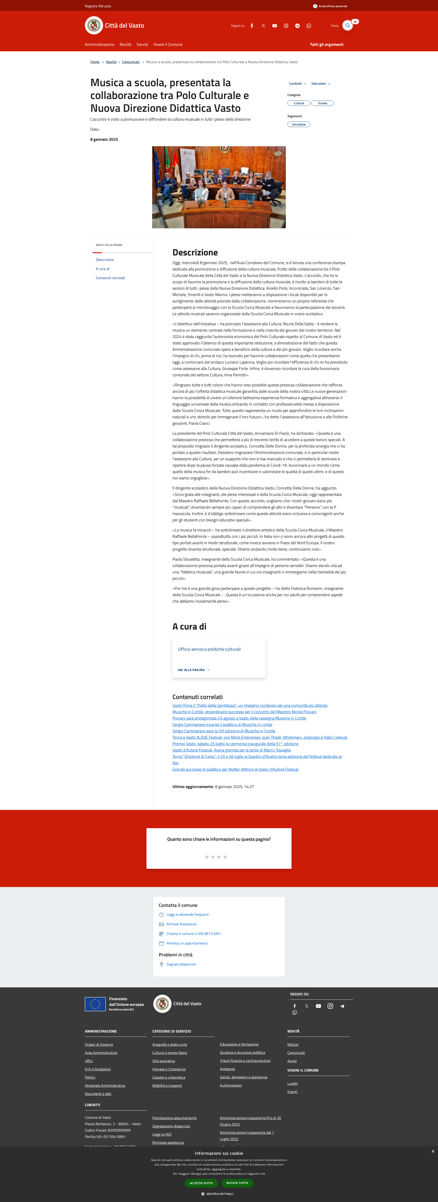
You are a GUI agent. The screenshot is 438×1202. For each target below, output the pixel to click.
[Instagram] (284, 25)
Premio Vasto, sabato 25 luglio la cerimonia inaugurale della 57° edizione (235, 744)
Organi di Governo (99, 1044)
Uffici (89, 1061)
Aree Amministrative (101, 1052)
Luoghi (292, 1083)
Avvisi (292, 1061)
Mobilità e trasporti (167, 1085)
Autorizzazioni (231, 1085)
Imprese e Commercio (169, 1069)
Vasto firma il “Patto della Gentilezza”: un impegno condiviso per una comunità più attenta (249, 705)
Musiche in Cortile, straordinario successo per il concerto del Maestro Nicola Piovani (244, 712)
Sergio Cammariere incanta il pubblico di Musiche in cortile (222, 724)
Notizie (292, 1044)
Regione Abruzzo (98, 6)
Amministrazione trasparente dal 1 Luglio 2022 (247, 1136)
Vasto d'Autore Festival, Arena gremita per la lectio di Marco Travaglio (231, 750)
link (263, 1174)
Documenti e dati (98, 1093)
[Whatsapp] (307, 25)
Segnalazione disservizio (171, 1126)
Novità (111, 62)
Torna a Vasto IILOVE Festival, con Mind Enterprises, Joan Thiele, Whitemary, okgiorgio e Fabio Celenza (259, 737)
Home (94, 62)
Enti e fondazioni (98, 1069)
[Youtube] (272, 25)
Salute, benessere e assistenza (243, 1077)
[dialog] (219, 1174)
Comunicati (131, 62)
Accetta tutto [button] (201, 1183)
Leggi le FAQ (162, 1134)
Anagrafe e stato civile (169, 1044)
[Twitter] (261, 25)
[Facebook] (250, 25)
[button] (219, 1194)
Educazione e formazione (239, 1044)
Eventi (292, 1091)
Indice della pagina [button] (109, 245)
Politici (90, 1077)
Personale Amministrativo (105, 1085)
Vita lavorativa (163, 1061)
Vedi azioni (318, 83)
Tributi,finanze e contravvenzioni (245, 1060)
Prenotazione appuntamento (174, 1118)
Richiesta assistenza (168, 1142)
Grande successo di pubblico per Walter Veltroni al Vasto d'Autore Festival (235, 769)
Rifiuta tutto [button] (237, 1183)
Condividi (295, 83)
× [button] (433, 1151)
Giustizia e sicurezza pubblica (242, 1052)
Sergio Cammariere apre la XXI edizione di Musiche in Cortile (223, 731)
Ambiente (227, 1069)
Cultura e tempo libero (169, 1052)
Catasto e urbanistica (168, 1077)
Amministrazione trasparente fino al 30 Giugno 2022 (250, 1121)
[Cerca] (347, 25)
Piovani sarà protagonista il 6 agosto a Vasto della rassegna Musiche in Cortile (239, 718)
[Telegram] (295, 25)
